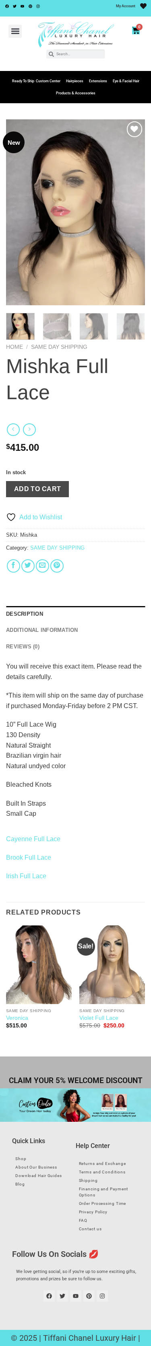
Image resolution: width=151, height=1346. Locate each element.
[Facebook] (7, 6)
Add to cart (37, 488)
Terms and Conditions (102, 1172)
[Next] (132, 212)
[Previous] (19, 212)
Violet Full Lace (98, 1018)
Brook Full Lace (28, 857)
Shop (21, 1158)
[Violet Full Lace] (112, 964)
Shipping (88, 1180)
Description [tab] (24, 614)
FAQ (83, 1220)
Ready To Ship (23, 81)
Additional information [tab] (42, 630)
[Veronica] (39, 964)
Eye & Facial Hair (126, 81)
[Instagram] (38, 6)
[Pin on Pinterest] (57, 566)
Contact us (90, 1229)
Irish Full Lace (26, 876)
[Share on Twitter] (28, 566)
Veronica (17, 1018)
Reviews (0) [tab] (22, 647)
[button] (15, 31)
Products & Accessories (75, 93)
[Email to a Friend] (42, 566)
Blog (20, 1184)
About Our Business (36, 1167)
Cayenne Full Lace (33, 839)
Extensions (98, 81)
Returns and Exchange (102, 1163)
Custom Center (48, 81)
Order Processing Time (102, 1203)
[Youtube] (22, 6)
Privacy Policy (93, 1212)
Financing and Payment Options (103, 1192)
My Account (125, 6)
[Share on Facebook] (13, 566)
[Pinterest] (30, 6)
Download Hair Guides (38, 1175)
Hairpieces (74, 81)
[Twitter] (14, 6)
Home (14, 347)
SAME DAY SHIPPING (59, 347)
